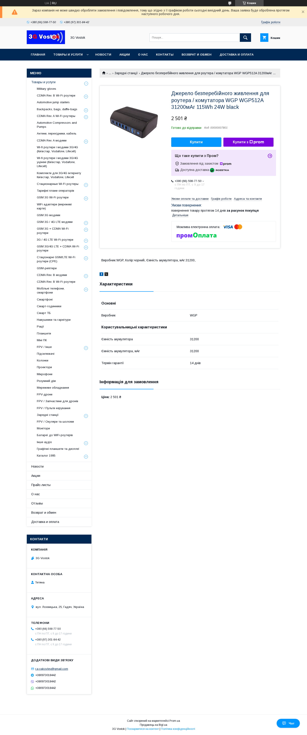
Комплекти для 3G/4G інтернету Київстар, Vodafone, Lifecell (59, 175)
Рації (40, 326)
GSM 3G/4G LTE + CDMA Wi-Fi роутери (58, 248)
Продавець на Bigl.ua (153, 724)
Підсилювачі (45, 353)
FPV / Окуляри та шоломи (55, 421)
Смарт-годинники (49, 306)
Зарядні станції (126, 73)
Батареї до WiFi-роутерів (55, 435)
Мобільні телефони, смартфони (51, 290)
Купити (196, 142)
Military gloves (46, 88)
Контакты (165, 54)
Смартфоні (45, 299)
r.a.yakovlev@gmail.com (51, 668)
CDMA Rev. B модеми (52, 275)
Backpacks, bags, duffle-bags (57, 109)
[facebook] (101, 275)
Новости (103, 54)
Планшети (44, 333)
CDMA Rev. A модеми (52, 140)
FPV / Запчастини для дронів (57, 401)
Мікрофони (44, 374)
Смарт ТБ (44, 313)
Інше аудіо (44, 442)
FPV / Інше (44, 347)
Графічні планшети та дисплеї (58, 448)
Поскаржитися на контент (143, 729)
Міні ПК (42, 340)
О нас (143, 54)
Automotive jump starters (53, 102)
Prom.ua (174, 720)
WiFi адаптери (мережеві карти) (54, 206)
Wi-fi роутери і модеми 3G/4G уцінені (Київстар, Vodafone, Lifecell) (57, 162)
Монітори (43, 428)
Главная (38, 54)
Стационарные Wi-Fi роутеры (57, 184)
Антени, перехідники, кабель (56, 133)
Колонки (42, 360)
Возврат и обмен (196, 54)
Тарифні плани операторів (55, 190)
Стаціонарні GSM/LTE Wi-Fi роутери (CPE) (56, 259)
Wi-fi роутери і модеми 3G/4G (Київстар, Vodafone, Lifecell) (57, 149)
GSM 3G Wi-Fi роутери (53, 197)
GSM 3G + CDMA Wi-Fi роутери (53, 230)
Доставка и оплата (237, 54)
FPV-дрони (44, 394)
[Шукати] (245, 37)
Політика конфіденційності (178, 729)
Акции (124, 54)
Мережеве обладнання (53, 387)
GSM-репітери (47, 268)
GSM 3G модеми (48, 215)
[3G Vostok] (46, 43)
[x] (106, 275)
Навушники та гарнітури (54, 319)
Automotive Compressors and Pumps (57, 124)
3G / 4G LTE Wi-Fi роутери (55, 239)
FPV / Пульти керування (53, 408)
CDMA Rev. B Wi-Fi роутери (56, 95)
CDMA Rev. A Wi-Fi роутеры (56, 116)
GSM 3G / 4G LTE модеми (55, 222)
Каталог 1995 (46, 455)
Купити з (240, 142)
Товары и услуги (68, 54)
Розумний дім (46, 381)
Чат (291, 723)
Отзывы (37, 503)
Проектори (44, 367)
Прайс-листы (41, 485)
